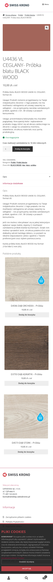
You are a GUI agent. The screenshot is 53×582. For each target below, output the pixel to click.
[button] (47, 28)
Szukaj (26, 578)
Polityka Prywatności (15, 521)
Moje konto (9, 578)
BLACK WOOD (16, 165)
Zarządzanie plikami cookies (18, 517)
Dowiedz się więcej (26, 561)
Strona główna (10, 15)
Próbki (20, 15)
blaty (28, 165)
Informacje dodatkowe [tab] (13, 183)
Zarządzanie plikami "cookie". (13, 558)
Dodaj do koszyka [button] (27, 314)
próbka (33, 165)
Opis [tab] (5, 176)
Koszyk (40, 576)
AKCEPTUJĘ (26, 568)
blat (23, 165)
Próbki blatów (30, 15)
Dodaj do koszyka (22, 149)
